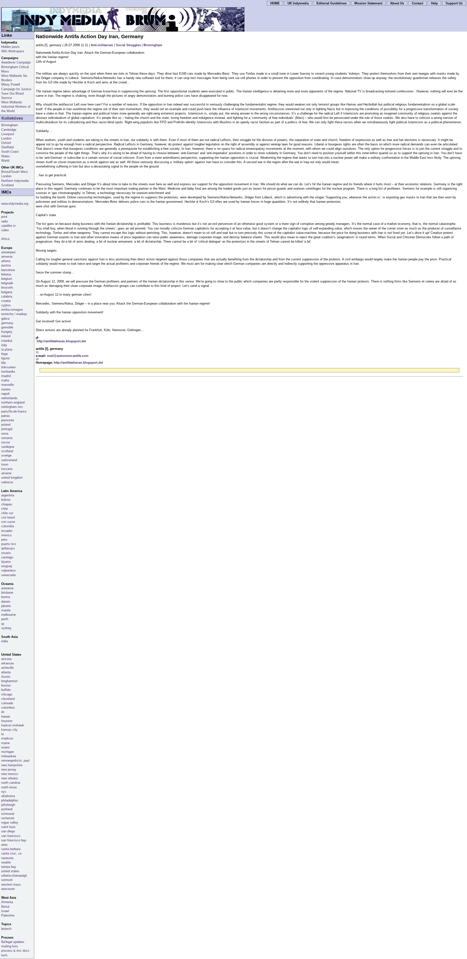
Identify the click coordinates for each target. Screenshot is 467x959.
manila (5, 610)
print (4, 217)
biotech (6, 929)
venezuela (8, 575)
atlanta (6, 672)
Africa (5, 239)
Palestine (7, 915)
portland (6, 809)
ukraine (6, 473)
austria (6, 265)
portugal (6, 429)
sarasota (7, 858)
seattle (6, 862)
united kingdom (12, 477)
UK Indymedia (298, 3)
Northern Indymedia (15, 181)
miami (5, 747)
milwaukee (8, 756)
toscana (6, 469)
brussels (7, 287)
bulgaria (6, 292)
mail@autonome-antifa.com (68, 356)
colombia (7, 526)
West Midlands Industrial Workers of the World (15, 106)
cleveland (8, 699)
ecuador (6, 531)
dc (3, 712)
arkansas (7, 663)
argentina (7, 495)
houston (6, 721)
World (5, 160)
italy (4, 345)
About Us (397, 3)
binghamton (9, 681)
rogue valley (9, 822)
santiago (7, 557)
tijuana (5, 561)
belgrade (7, 283)
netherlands (9, 398)
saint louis (8, 827)
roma (4, 433)
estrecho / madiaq (14, 314)
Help (434, 3)
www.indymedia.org (14, 203)
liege (4, 354)
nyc (3, 791)
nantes (6, 389)
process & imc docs (15, 950)
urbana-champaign (14, 875)
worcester (8, 889)
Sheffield (7, 147)
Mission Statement (368, 3)
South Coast (10, 151)
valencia (7, 482)
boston (6, 685)
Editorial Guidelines (331, 3)
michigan (7, 752)
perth (4, 619)
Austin (5, 676)
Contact (417, 3)
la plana (6, 349)
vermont (7, 880)
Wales (5, 156)
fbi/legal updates (12, 942)
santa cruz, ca (11, 853)
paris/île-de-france (14, 411)
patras (5, 416)
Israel (5, 911)
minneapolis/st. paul (15, 760)
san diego (8, 831)
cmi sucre (8, 522)
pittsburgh (8, 805)
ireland (5, 336)
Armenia (7, 902)
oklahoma (8, 796)
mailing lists (9, 946)
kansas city (9, 729)
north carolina (10, 782)
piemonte (7, 420)
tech (4, 955)
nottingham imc (12, 407)
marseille (7, 385)
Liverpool (7, 134)
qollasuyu (8, 548)
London (6, 138)
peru (4, 539)
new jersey (8, 769)
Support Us (454, 3)
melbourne (8, 614)
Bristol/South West (14, 172)
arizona (6, 659)
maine (5, 743)
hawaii (5, 716)
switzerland (9, 460)
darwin (5, 601)
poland (5, 424)
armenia (6, 256)
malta (5, 380)
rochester (7, 818)
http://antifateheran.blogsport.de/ (61, 341)
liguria (5, 358)
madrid (6, 376)
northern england (13, 402)
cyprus (6, 305)
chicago (6, 694)
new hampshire (11, 765)
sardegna (7, 447)
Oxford (6, 143)
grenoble (7, 327)
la (2, 734)
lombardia (8, 371)
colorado (7, 703)
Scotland (7, 185)
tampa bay (8, 867)
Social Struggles (128, 45)
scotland (7, 451)
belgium (6, 279)
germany (7, 323)
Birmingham (153, 45)
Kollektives (12, 118)
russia (5, 442)
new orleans (9, 778)
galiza (5, 318)
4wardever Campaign (16, 62)
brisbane (7, 592)
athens (6, 261)
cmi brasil (8, 517)
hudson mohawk (12, 725)
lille (3, 363)
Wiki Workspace (12, 51)
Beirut (5, 906)
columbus (8, 707)
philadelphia (9, 800)
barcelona (8, 270)
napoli (5, 394)
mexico (6, 535)
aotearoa (7, 588)
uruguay (6, 566)
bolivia (5, 499)
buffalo (6, 690)
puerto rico (8, 544)
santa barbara (10, 849)
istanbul (6, 341)
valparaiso (8, 570)
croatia (6, 301)
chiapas (6, 504)
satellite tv (8, 226)
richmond (7, 814)
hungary (6, 332)
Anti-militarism (102, 45)
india (4, 641)
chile (4, 508)
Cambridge (8, 130)
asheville (7, 667)
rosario (6, 553)
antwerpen (8, 252)
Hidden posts (10, 47)
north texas (9, 787)
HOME (275, 3)
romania (6, 438)
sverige (6, 455)
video (5, 230)
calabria (6, 296)
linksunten (8, 367)
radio (4, 221)
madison (7, 738)
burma (5, 597)
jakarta (6, 606)
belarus (6, 274)
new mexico (9, 774)
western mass (11, 884)
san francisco (10, 836)
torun (4, 464)
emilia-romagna (12, 309)
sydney (6, 628)
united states (10, 871)
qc (3, 623)
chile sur (7, 513)
